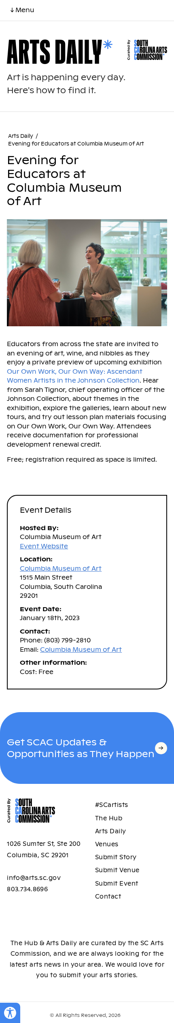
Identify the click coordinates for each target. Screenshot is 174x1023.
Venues (107, 844)
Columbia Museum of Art (61, 568)
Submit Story (116, 857)
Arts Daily (20, 136)
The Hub (108, 818)
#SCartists (111, 805)
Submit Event (116, 883)
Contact (108, 896)
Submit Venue (117, 870)
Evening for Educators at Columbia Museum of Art (76, 143)
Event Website (44, 546)
